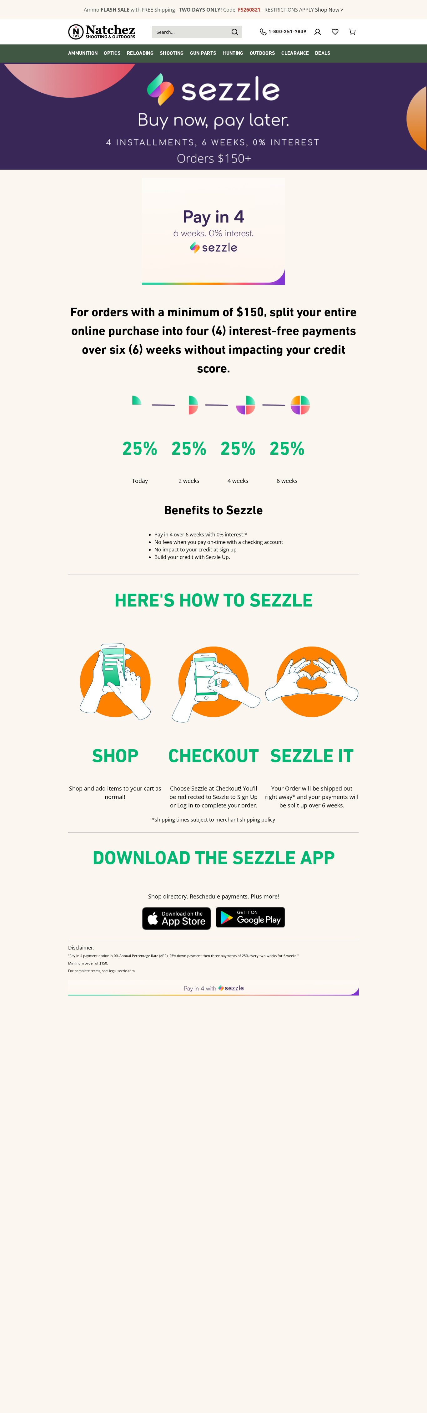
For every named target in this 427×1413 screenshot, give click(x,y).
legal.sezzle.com (122, 970)
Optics (112, 53)
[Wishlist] (335, 32)
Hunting (233, 53)
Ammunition (83, 53)
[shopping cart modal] (352, 32)
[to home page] (101, 32)
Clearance (295, 53)
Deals (323, 53)
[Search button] (234, 31)
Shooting (172, 53)
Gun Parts (203, 53)
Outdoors (262, 53)
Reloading (140, 53)
